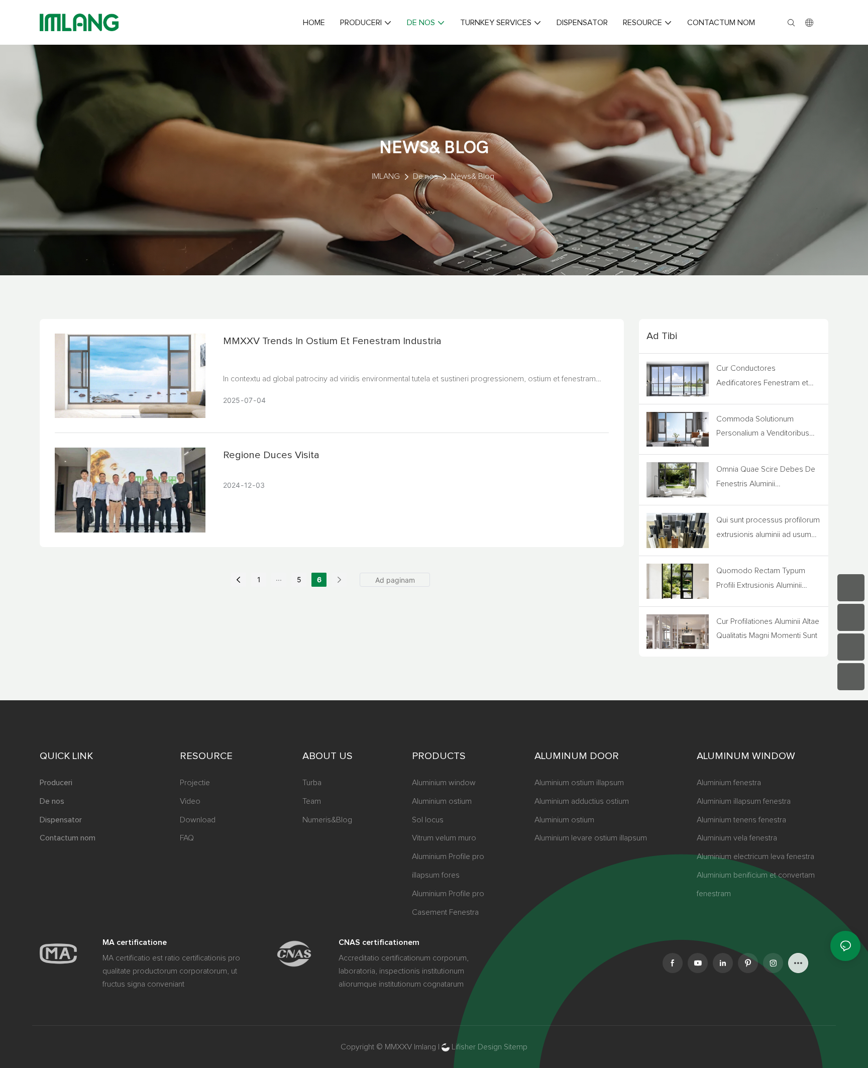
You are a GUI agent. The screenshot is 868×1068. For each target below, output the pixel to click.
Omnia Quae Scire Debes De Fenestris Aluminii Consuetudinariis (765, 478)
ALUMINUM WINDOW (746, 756)
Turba (311, 783)
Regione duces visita (271, 455)
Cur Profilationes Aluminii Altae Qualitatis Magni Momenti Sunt (767, 628)
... (279, 578)
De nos (425, 176)
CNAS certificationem (379, 942)
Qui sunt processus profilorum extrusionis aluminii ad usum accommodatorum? (768, 529)
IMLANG (386, 176)
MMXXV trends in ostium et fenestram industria (332, 341)
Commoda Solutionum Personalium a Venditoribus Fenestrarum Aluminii (762, 428)
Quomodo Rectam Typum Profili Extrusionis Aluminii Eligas (760, 580)
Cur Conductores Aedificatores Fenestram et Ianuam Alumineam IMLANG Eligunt (763, 377)
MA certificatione (134, 942)
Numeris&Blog (327, 820)
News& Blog (472, 176)
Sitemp (515, 1047)
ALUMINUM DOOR (576, 756)
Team (311, 801)
